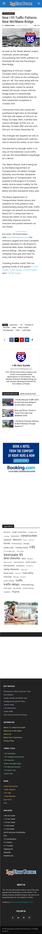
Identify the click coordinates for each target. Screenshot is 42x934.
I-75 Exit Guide (13, 273)
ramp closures (11, 569)
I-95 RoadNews (14, 10)
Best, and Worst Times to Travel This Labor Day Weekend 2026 (25, 413)
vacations (7, 592)
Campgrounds (32, 532)
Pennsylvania (9, 565)
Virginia (15, 592)
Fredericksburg (17, 544)
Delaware (7, 540)
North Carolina (31, 562)
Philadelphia (20, 566)
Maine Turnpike (23, 327)
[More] (32, 340)
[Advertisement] (21, 299)
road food (18, 573)
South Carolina (9, 581)
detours (17, 539)
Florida (7, 543)
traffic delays (26, 330)
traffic (18, 330)
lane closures (12, 558)
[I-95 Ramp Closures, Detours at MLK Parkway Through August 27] (7, 424)
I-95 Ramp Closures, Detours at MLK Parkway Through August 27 (27, 423)
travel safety (7, 588)
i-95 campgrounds (9, 551)
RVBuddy (16, 577)
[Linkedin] (27, 340)
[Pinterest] (22, 340)
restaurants (23, 569)
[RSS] (24, 918)
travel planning (27, 585)
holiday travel (21, 547)
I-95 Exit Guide (9, 25)
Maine (14, 327)
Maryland (30, 558)
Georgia (26, 543)
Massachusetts (8, 562)
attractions (7, 532)
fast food (31, 540)
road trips (8, 577)
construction (13, 325)
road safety (27, 573)
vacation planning (28, 588)
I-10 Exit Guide (29, 270)
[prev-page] (3, 432)
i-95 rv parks (20, 551)
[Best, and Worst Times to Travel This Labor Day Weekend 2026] (7, 413)
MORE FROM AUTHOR (28, 394)
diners (25, 540)
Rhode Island (8, 573)
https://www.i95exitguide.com (21, 369)
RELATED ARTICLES (11, 394)
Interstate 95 (29, 325)
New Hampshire (8, 330)
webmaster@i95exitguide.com (22, 902)
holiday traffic (9, 547)
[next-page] (7, 432)
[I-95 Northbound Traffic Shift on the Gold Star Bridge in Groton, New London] (7, 402)
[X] (16, 340)
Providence (29, 566)
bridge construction (19, 532)
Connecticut (14, 536)
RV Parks (23, 577)
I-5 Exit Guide (15, 270)
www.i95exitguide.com (17, 237)
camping (6, 536)
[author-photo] (21, 362)
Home (4, 10)
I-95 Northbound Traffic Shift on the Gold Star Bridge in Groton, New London (27, 402)
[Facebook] (11, 340)
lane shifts (6, 327)
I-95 (21, 325)
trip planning (17, 588)
